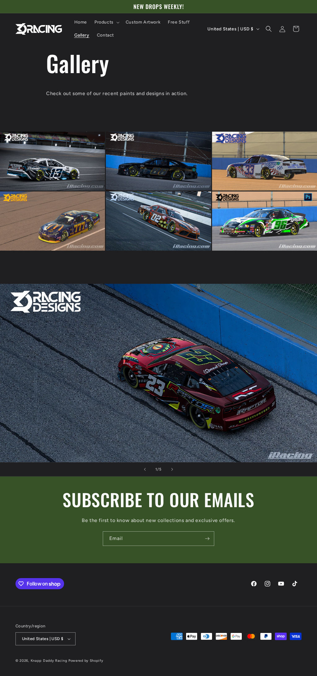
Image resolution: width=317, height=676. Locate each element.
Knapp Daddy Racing (49, 661)
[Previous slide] (145, 469)
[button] (106, 22)
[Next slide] (172, 469)
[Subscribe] (207, 538)
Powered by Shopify (85, 661)
